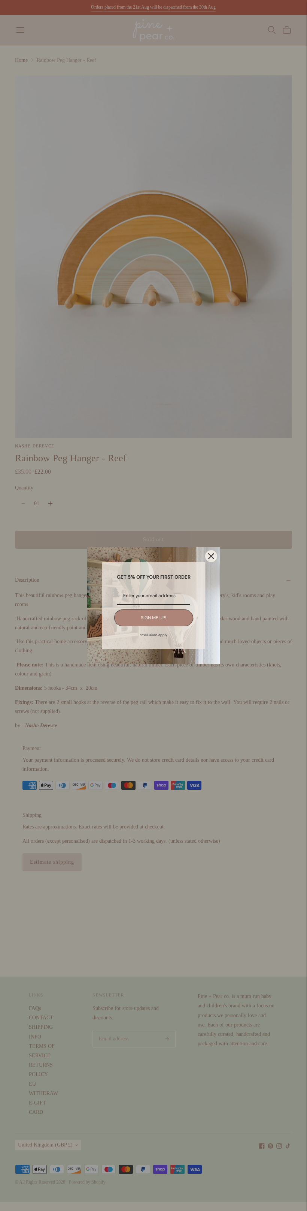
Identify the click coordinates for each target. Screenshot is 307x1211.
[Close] (211, 556)
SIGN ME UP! (153, 618)
